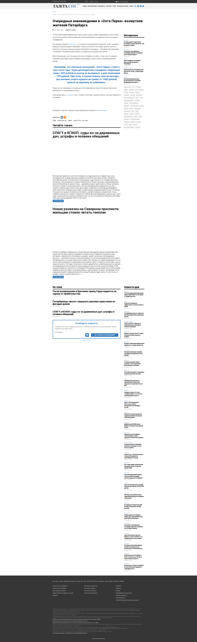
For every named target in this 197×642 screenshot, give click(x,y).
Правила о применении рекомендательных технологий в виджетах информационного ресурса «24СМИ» (77, 619)
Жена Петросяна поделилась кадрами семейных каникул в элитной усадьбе (133, 415)
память (132, 113)
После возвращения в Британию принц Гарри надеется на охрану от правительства (134, 294)
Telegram (99, 110)
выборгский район (128, 100)
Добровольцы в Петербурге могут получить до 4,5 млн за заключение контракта (133, 556)
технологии (127, 111)
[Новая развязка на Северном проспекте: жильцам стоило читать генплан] (87, 233)
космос (135, 116)
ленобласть (138, 87)
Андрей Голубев (70, 30)
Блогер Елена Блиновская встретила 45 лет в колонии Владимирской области (132, 80)
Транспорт (126, 432)
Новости (126, 58)
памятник (137, 127)
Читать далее (58, 201)
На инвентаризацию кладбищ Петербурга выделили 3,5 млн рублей (133, 353)
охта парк (85, 120)
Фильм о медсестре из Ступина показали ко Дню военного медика (133, 335)
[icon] (135, 6)
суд (136, 89)
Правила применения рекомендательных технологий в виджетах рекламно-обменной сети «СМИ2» (76, 622)
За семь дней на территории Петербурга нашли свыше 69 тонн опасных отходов (134, 43)
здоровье (126, 105)
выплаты (126, 113)
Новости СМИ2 (86, 340)
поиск (137, 97)
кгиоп (125, 124)
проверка (126, 95)
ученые (126, 103)
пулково (133, 95)
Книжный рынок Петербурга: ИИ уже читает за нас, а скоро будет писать (134, 71)
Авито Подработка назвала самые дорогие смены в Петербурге (132, 62)
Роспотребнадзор (134, 103)
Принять (191, 638)
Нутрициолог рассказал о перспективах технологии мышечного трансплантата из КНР (133, 383)
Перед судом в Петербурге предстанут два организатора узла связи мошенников (133, 516)
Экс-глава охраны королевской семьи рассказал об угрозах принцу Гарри (133, 466)
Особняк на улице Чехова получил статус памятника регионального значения (132, 363)
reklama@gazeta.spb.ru (81, 633)
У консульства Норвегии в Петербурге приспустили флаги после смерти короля (133, 52)
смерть (126, 89)
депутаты (133, 122)
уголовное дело (134, 105)
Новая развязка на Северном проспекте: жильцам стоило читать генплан (86, 210)
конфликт (137, 100)
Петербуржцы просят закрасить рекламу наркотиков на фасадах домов (134, 314)
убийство (131, 92)
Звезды (125, 77)
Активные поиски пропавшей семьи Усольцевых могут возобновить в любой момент (133, 546)
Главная (54, 14)
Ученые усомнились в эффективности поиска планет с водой (134, 304)
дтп (133, 87)
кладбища (126, 122)
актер (140, 116)
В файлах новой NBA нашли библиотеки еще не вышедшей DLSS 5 (133, 425)
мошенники (137, 108)
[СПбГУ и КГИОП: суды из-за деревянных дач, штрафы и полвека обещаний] (87, 157)
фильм (130, 124)
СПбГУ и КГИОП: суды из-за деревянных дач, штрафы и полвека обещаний (86, 134)
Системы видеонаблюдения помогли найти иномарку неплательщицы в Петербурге (133, 476)
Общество (126, 40)
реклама (137, 113)
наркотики (139, 95)
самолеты (126, 119)
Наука (125, 301)
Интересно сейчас (58, 129)
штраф (126, 108)
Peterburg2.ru (72, 44)
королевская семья (129, 127)
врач (133, 111)
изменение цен (62, 120)
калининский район (129, 97)
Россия (126, 92)
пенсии (131, 108)
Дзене (105, 110)
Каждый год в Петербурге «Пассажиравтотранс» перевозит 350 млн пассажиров (133, 435)
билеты (138, 122)
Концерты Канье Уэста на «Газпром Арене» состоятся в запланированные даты (133, 393)
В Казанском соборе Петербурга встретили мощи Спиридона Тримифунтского (134, 567)
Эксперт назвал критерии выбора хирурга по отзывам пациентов (134, 344)
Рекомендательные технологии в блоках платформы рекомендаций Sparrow (70, 621)
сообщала (69, 95)
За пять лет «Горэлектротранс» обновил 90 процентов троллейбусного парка (133, 456)
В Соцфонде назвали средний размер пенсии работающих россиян (133, 506)
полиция (131, 89)
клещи (135, 124)
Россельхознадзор (135, 119)
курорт (70, 120)
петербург (141, 89)
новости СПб (77, 120)
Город (54, 11)
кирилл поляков (128, 116)
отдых (137, 111)
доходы (141, 105)
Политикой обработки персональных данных (143, 637)
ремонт (137, 92)
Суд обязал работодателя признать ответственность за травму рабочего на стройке (133, 536)
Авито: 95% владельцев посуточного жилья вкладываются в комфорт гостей (132, 404)
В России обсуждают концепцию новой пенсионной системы (134, 373)
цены (141, 97)
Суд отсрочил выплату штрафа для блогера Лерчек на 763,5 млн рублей (134, 486)
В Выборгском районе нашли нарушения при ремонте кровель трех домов (134, 496)
